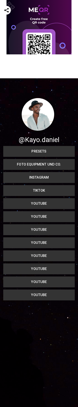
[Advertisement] (39, 93)
